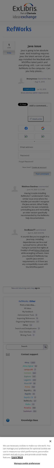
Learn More (17, 457)
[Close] (50, 441)
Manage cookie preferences (27, 463)
